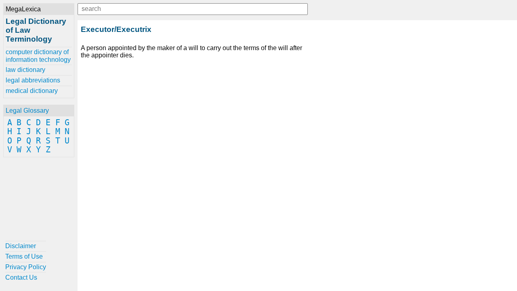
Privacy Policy (25, 267)
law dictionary (25, 69)
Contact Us (21, 277)
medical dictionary (32, 90)
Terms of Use (24, 256)
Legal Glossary (27, 110)
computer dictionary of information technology (38, 55)
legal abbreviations (33, 80)
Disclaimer (20, 245)
